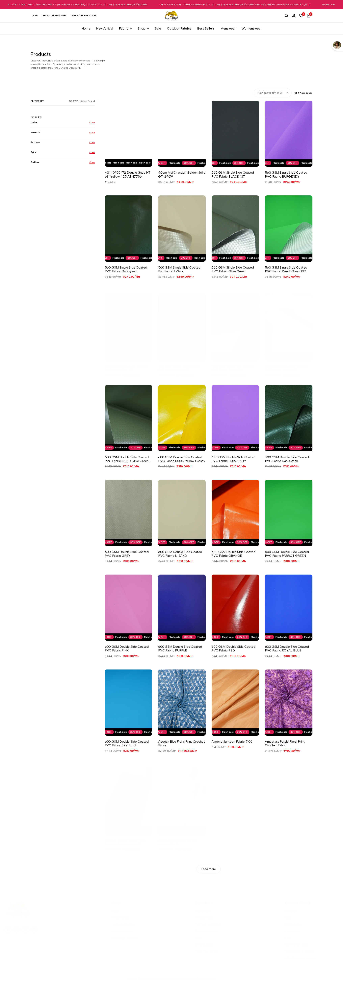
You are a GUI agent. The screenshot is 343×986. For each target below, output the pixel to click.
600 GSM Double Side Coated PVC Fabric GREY (127, 554)
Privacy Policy (204, 917)
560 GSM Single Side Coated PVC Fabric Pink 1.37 (126, 368)
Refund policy (204, 944)
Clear (92, 122)
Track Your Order (206, 951)
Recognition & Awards (299, 951)
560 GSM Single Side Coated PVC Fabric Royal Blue (233, 368)
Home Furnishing (123, 924)
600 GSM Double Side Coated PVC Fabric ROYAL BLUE (287, 648)
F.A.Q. (198, 938)
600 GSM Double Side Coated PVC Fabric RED (233, 648)
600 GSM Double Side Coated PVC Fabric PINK (127, 648)
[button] (124, 160)
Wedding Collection (125, 938)
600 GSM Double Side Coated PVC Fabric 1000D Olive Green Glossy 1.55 (127, 459)
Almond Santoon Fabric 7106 (232, 741)
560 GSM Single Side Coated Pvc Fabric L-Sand (179, 269)
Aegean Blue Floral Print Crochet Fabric (181, 743)
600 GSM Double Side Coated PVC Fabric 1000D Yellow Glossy (181, 459)
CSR (288, 938)
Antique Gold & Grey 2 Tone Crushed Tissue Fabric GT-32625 (125, 842)
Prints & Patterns (123, 931)
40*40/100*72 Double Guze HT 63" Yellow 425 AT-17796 (127, 174)
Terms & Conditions (208, 924)
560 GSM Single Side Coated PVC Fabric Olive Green (233, 269)
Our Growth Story (296, 944)
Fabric (116, 911)
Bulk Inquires (293, 924)
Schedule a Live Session (300, 958)
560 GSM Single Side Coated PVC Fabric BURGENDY (286, 174)
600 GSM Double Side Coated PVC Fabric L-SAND (180, 554)
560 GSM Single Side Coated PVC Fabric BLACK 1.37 (233, 174)
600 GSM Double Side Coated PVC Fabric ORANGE (233, 554)
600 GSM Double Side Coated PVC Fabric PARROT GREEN (287, 554)
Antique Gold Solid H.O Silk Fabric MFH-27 (177, 842)
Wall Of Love (203, 911)
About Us (291, 911)
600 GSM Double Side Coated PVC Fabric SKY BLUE (127, 743)
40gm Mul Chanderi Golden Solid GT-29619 (181, 174)
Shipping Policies (206, 931)
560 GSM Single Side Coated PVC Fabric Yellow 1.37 (286, 368)
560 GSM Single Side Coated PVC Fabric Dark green (126, 269)
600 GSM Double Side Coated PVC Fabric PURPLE (180, 648)
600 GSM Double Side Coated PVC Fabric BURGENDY (233, 459)
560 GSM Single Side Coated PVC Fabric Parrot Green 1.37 (286, 269)
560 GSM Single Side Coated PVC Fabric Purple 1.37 (179, 368)
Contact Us (292, 931)
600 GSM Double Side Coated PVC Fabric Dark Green (287, 459)
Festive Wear (120, 917)
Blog (288, 917)
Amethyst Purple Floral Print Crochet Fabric (285, 743)
